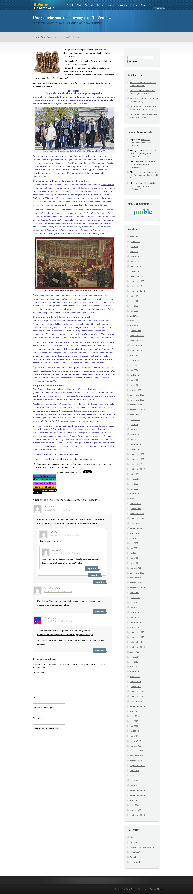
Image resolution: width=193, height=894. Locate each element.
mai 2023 (134, 429)
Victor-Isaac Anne (72, 83)
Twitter (100, 5)
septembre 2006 (137, 815)
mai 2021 (134, 548)
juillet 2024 (135, 360)
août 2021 (134, 533)
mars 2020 (135, 617)
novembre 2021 (137, 518)
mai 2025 (134, 311)
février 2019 (135, 681)
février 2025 (135, 326)
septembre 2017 (137, 765)
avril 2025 (134, 316)
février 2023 (135, 444)
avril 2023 (134, 434)
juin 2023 (134, 424)
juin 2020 (134, 602)
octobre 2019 (136, 642)
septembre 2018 (137, 706)
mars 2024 (135, 380)
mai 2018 (134, 726)
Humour (110, 5)
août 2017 (134, 770)
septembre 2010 (137, 790)
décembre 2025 (137, 276)
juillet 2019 (135, 657)
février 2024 (135, 385)
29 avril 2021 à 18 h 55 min (58, 621)
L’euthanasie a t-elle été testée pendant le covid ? (144, 175)
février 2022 (135, 504)
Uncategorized (136, 862)
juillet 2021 (135, 538)
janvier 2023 (135, 449)
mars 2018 (135, 736)
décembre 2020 (137, 573)
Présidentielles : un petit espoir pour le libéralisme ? (144, 164)
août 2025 (134, 296)
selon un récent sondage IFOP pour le (73, 166)
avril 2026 (134, 256)
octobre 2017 (136, 761)
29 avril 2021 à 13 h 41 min (64, 535)
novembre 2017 (137, 756)
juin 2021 (134, 543)
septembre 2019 (137, 647)
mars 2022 (135, 499)
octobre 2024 (136, 345)
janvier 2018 (135, 746)
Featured (134, 842)
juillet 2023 (135, 419)
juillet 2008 (135, 805)
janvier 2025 (135, 330)
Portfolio (133, 857)
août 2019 (134, 652)
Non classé (135, 852)
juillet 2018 (135, 716)
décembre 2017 (137, 751)
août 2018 (134, 711)
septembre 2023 (137, 410)
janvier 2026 (135, 271)
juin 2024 (134, 365)
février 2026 (135, 266)
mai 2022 (134, 489)
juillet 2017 (135, 775)
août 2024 (134, 355)
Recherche (160, 8)
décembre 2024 (137, 335)
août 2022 (134, 474)
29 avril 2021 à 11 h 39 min (58, 509)
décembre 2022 (137, 454)
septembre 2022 (137, 469)
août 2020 (134, 592)
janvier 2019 (135, 686)
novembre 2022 (137, 459)
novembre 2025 (137, 281)
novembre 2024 (137, 340)
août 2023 (134, 415)
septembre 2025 (137, 291)
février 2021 (135, 563)
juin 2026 (134, 246)
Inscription (122, 5)
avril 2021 (134, 553)
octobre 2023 (136, 405)
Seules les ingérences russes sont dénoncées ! (140, 142)
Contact (144, 5)
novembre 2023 (137, 400)
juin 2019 (134, 662)
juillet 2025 (135, 301)
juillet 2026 (135, 242)
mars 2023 (135, 439)
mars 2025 (135, 321)
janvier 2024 (135, 390)
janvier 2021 (135, 568)
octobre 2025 (136, 286)
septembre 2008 (137, 795)
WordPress (131, 889)
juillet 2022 (135, 479)
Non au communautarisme (142, 847)
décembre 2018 (137, 691)
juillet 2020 (135, 597)
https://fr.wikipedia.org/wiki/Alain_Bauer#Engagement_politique (65, 634)
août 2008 (134, 800)
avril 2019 (134, 672)
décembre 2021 (137, 513)
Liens (133, 5)
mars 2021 (135, 558)
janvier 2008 (135, 810)
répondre (99, 582)
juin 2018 (134, 721)
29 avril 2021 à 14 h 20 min (66, 553)
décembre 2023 (137, 395)
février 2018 (135, 741)
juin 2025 (134, 306)
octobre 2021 (136, 523)
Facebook (88, 5)
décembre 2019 (137, 632)
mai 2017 (134, 785)
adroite (49, 23)
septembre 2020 (137, 588)
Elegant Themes (157, 889)
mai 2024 (134, 370)
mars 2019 (135, 677)
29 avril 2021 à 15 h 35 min (58, 591)
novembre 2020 (137, 578)
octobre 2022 (136, 464)
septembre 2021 (137, 528)
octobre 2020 (136, 583)
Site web (37, 718)
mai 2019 (134, 667)
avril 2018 (134, 731)
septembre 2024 (137, 350)
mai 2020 (134, 607)
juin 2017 (134, 780)
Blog (79, 5)
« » (143, 153)
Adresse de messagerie (44, 707)
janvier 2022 (135, 508)
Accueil (70, 5)
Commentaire (39, 672)
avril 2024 (134, 375)
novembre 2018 (137, 696)
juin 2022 (134, 484)
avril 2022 (134, 494)
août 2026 (134, 237)
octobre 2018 (136, 701)
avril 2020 (134, 612)
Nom (35, 697)
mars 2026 (135, 261)
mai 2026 (134, 251)
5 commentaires (93, 23)
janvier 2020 (135, 627)
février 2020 (135, 622)
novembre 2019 (137, 637)
